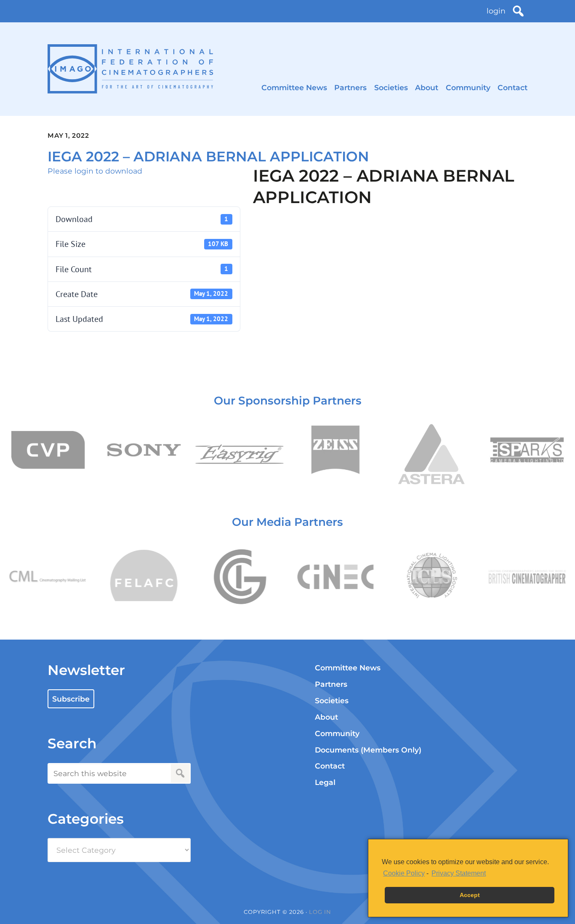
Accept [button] (470, 895)
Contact (512, 87)
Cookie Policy (404, 873)
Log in (320, 911)
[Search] (518, 10)
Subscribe (71, 698)
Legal (325, 782)
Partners (350, 87)
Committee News (294, 87)
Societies (391, 87)
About (426, 87)
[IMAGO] (130, 69)
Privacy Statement (458, 873)
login (496, 10)
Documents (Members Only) (368, 749)
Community (468, 87)
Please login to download (95, 170)
